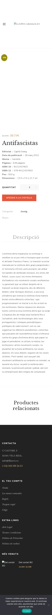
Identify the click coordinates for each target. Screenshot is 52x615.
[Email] (27, 218)
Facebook (3, 471)
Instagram (10, 471)
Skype (13, 471)
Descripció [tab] (26, 237)
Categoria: (7, 211)
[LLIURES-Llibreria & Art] (27, 24)
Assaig (24, 211)
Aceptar (26, 611)
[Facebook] (21, 218)
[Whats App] (38, 218)
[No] (48, 605)
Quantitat (9, 187)
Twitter (6, 471)
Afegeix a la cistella (19, 197)
